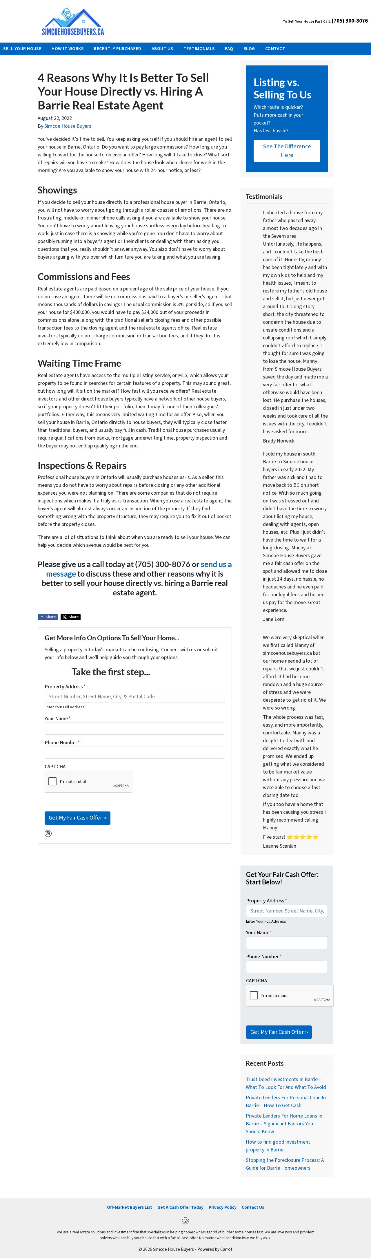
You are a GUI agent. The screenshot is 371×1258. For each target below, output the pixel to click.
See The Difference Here (287, 150)
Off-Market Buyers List (129, 1207)
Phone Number (62, 742)
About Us (162, 48)
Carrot (226, 1249)
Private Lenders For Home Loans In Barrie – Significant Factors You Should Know (284, 1123)
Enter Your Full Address (65, 707)
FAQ (229, 48)
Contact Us (253, 1207)
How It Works (68, 48)
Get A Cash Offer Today (180, 1207)
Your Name (58, 718)
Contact (275, 48)
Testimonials (199, 48)
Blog (249, 48)
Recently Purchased (117, 48)
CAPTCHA (55, 766)
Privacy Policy (223, 1207)
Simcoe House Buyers (67, 126)
